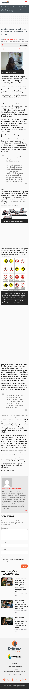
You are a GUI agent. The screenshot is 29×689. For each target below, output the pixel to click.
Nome (3, 543)
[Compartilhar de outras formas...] (25, 49)
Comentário (5, 528)
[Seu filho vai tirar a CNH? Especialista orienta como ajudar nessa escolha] (7, 604)
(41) (18, 667)
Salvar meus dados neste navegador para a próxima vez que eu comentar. (13, 561)
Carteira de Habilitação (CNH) (17, 9)
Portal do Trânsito (6, 7)
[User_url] (26, 510)
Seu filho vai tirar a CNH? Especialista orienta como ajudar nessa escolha (21, 605)
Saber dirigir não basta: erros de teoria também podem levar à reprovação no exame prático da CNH (20, 586)
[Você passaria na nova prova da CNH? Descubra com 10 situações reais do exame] (7, 621)
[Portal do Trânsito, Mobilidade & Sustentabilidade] (14, 646)
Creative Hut (24, 687)
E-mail (3, 550)
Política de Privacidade (14, 675)
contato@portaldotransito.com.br (14, 672)
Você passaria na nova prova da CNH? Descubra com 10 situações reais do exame (21, 623)
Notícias (15, 7)
